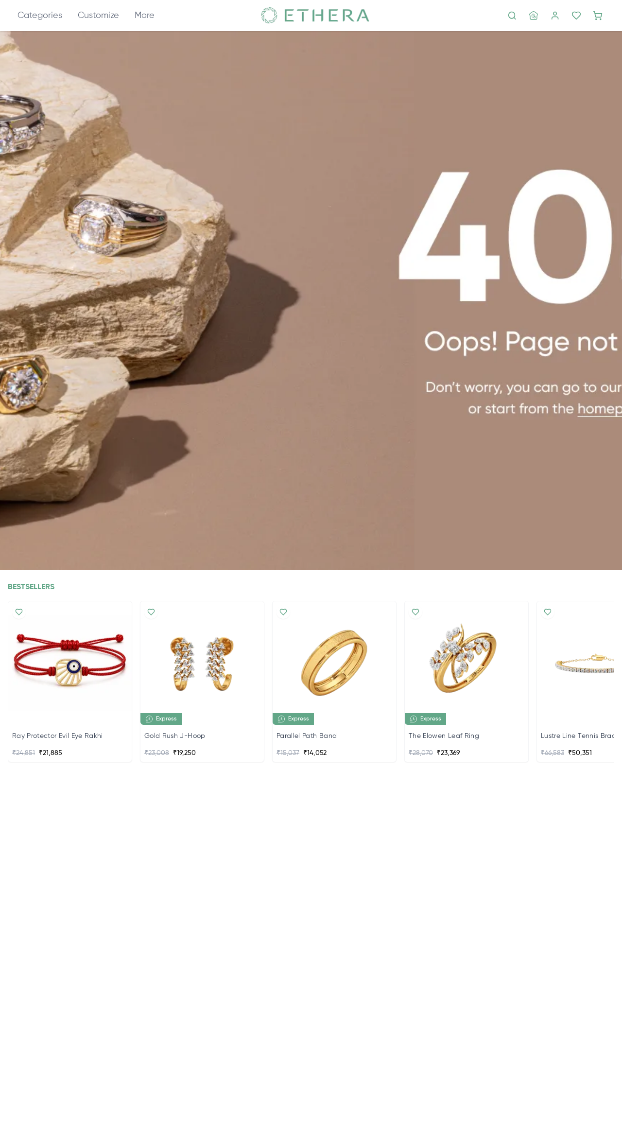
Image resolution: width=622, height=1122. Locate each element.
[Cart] (597, 15)
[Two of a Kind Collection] (311, 300)
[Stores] (533, 15)
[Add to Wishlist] (19, 612)
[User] (555, 15)
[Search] (512, 15)
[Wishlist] (576, 15)
